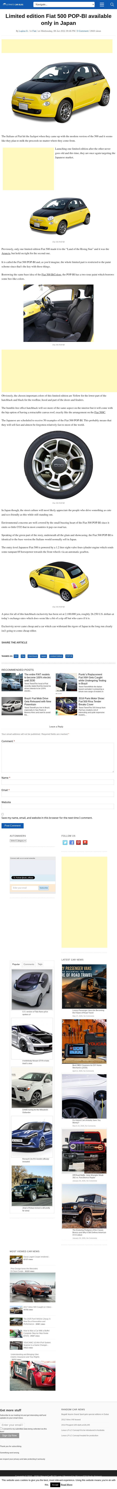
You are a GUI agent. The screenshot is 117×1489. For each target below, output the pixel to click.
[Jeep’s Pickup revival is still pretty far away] (32, 1186)
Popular (16, 964)
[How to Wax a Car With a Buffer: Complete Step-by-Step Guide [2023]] (16, 1334)
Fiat (34, 31)
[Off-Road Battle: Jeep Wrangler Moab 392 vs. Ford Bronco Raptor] (84, 1151)
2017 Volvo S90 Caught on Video (37, 1307)
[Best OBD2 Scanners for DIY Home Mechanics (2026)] (84, 1041)
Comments (29, 964)
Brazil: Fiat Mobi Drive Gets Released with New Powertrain (37, 701)
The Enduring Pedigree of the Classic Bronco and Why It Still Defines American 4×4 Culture (89, 1232)
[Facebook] (71, 842)
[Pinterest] (78, 842)
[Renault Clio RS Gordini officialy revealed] (32, 1137)
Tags (40, 964)
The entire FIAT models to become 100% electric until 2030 (37, 677)
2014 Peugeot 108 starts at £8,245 (75, 1425)
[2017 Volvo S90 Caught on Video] (16, 1310)
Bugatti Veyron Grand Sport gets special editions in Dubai (85, 1414)
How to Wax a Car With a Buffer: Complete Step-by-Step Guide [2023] (36, 1333)
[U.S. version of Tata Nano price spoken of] (32, 989)
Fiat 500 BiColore (51, 274)
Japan (43, 656)
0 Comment (82, 31)
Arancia (6, 253)
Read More (66, 1484)
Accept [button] (55, 1485)
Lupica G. (23, 31)
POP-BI (69, 656)
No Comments (88, 1016)
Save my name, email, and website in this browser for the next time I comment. (47, 817)
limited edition (56, 656)
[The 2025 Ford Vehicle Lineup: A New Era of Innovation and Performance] (16, 1322)
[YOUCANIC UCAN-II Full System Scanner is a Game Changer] (16, 1345)
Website (6, 802)
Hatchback (32, 656)
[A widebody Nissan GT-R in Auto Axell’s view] (32, 1038)
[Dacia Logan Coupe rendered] (16, 1260)
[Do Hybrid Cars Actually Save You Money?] (84, 1096)
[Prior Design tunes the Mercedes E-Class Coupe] (32, 1287)
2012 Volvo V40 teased (71, 1420)
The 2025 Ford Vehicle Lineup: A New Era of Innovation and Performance (36, 1321)
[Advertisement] (57, 46)
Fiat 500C (99, 412)
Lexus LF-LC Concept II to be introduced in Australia (82, 1430)
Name (6, 777)
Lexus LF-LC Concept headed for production (79, 1436)
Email (6, 790)
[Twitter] (64, 842)
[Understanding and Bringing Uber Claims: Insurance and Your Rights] (32, 1376)
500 (16, 656)
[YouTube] (85, 842)
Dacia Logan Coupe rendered (35, 1257)
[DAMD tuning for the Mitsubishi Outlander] (32, 1087)
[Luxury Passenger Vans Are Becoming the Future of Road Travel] (84, 986)
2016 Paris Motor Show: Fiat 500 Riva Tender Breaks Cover (92, 701)
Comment (8, 741)
